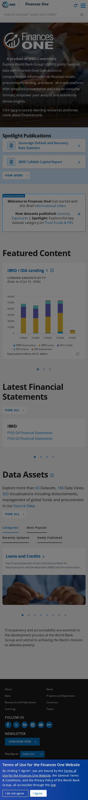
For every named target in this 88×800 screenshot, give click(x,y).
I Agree (37, 793)
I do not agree (14, 793)
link (53, 785)
